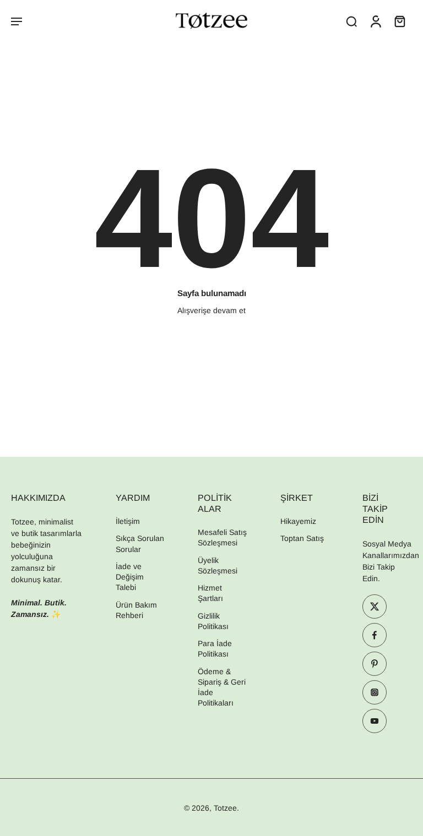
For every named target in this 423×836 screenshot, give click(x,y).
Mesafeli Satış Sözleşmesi (222, 538)
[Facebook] (374, 636)
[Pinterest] (374, 664)
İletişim (128, 521)
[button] (16, 21)
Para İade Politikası (215, 649)
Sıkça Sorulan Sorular (140, 544)
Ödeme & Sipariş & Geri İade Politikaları (222, 687)
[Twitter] (374, 607)
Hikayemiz (298, 521)
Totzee (225, 808)
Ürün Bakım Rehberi (136, 610)
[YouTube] (374, 721)
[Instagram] (374, 693)
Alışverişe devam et (211, 310)
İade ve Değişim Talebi (130, 577)
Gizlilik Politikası (213, 621)
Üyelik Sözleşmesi (217, 565)
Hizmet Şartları (210, 593)
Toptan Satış (302, 538)
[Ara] (351, 21)
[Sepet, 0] (400, 21)
